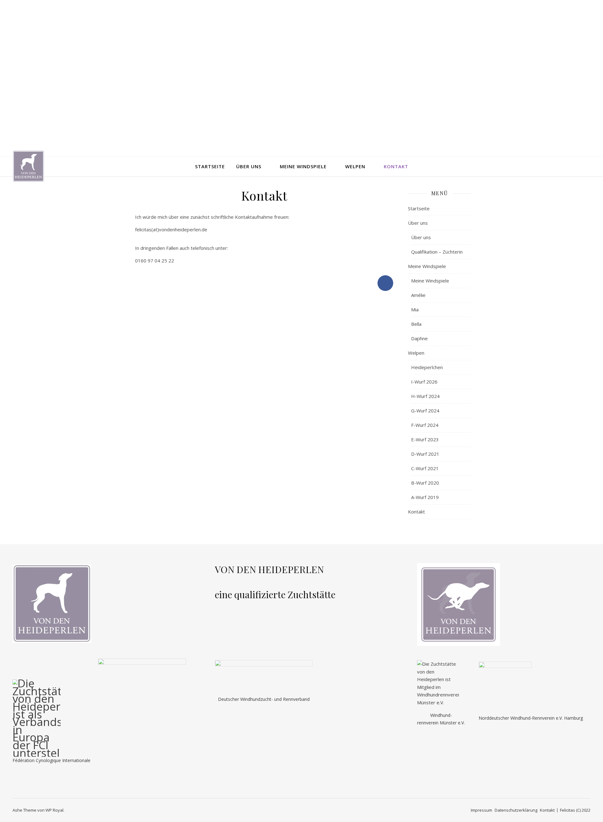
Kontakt (396, 166)
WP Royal (54, 810)
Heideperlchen (427, 367)
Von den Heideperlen (301, 73)
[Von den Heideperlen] (28, 166)
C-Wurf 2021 (425, 468)
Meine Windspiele (303, 166)
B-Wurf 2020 (425, 483)
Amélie (418, 295)
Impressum (481, 810)
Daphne (419, 338)
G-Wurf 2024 (425, 410)
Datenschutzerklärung (516, 810)
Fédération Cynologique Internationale (51, 760)
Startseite (210, 166)
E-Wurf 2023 (425, 439)
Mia (415, 309)
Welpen (355, 166)
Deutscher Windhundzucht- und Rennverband (264, 699)
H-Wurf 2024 (425, 396)
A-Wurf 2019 (425, 497)
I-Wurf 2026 (424, 382)
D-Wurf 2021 (425, 454)
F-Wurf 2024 (424, 425)
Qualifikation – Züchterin (437, 252)
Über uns (248, 166)
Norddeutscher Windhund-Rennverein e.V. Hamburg (531, 718)
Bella (416, 324)
